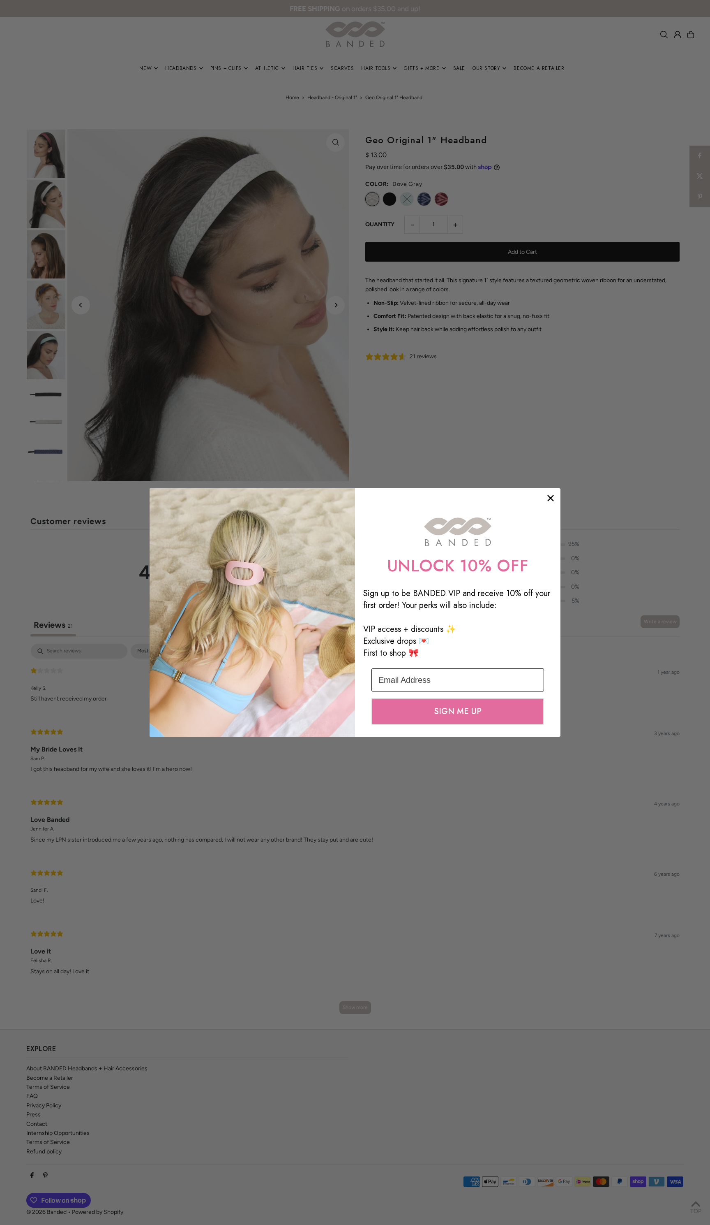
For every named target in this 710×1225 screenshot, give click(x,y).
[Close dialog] (550, 498)
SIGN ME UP (458, 711)
